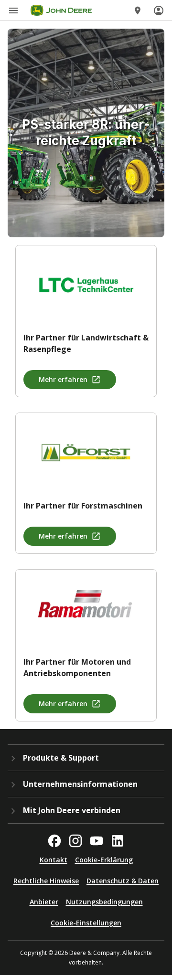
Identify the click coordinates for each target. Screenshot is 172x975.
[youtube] (96, 840)
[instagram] (75, 840)
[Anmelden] (158, 10)
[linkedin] (117, 840)
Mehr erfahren (63, 379)
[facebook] (54, 840)
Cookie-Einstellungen (86, 922)
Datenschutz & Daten (122, 880)
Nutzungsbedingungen (104, 901)
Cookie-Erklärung (104, 859)
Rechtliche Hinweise (46, 880)
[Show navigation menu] (13, 10)
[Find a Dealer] (137, 10)
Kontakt (53, 859)
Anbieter (44, 901)
